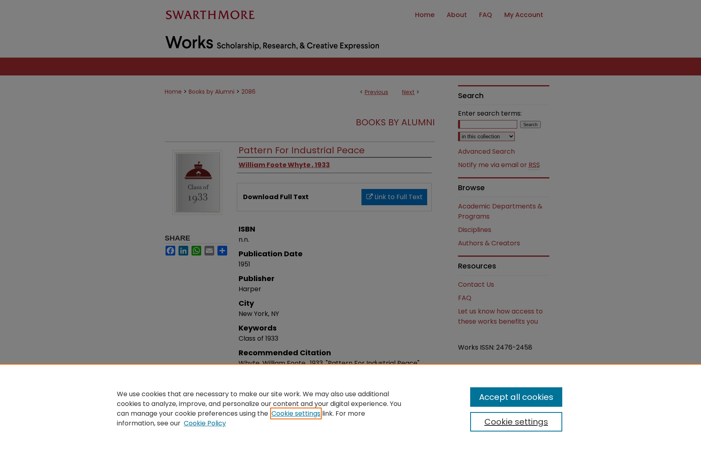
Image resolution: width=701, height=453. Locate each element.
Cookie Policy (205, 423)
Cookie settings (295, 413)
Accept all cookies (516, 397)
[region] (350, 408)
